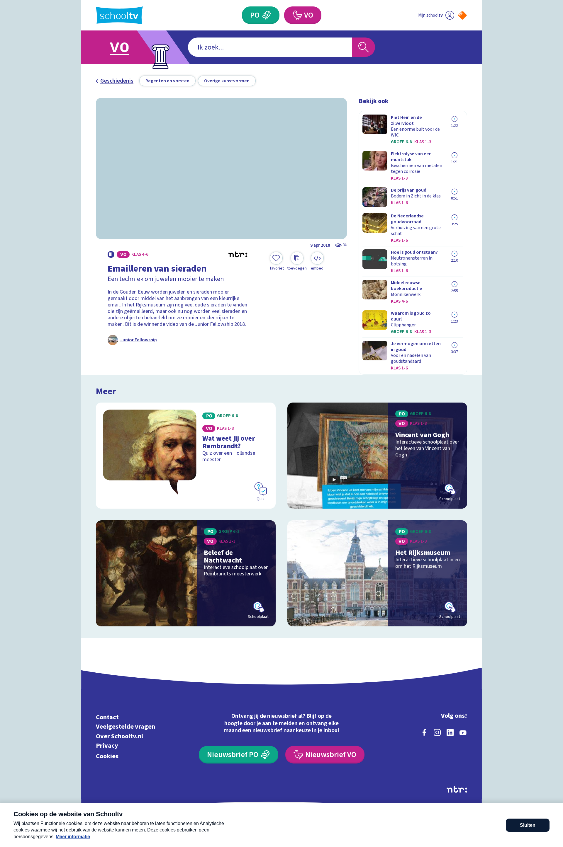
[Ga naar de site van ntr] (457, 789)
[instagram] (437, 732)
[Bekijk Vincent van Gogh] (377, 456)
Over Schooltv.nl (119, 736)
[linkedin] (450, 732)
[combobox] (270, 47)
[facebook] (424, 732)
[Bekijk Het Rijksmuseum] (377, 573)
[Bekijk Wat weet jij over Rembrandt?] (186, 456)
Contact (107, 717)
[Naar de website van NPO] (462, 15)
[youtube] (463, 732)
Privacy (107, 745)
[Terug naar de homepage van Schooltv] (119, 15)
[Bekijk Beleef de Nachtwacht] (186, 573)
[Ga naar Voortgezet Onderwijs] (125, 47)
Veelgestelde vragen (125, 726)
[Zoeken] (363, 47)
